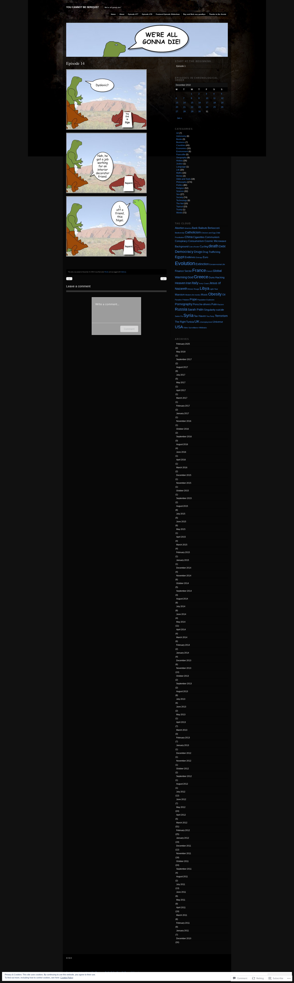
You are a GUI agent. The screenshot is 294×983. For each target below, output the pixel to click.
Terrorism (221, 316)
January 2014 (182, 653)
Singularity (210, 309)
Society (179, 197)
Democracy (184, 251)
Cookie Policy (66, 978)
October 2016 (182, 429)
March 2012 (181, 822)
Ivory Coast (204, 283)
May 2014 (180, 622)
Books (179, 139)
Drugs (198, 251)
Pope (193, 299)
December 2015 (183, 475)
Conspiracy (181, 241)
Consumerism (196, 241)
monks (197, 295)
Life (178, 170)
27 (177, 111)
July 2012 (180, 792)
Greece (201, 276)
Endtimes (123, 272)
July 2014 (180, 606)
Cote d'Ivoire (194, 247)
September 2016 (184, 436)
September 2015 (184, 498)
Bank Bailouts (199, 227)
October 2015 (182, 490)
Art (177, 133)
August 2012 (182, 784)
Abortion (179, 227)
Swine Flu (179, 316)
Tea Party (210, 316)
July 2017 (180, 375)
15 (192, 102)
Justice (179, 164)
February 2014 (183, 645)
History (179, 160)
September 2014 (184, 591)
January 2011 (182, 930)
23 (199, 107)
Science (180, 191)
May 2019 (180, 352)
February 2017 (183, 406)
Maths (179, 173)
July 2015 (180, 514)
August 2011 (182, 876)
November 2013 (183, 668)
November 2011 (183, 853)
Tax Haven (200, 316)
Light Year (214, 289)
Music (204, 294)
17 (207, 102)
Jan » (179, 118)
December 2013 (183, 660)
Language (181, 167)
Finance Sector (183, 270)
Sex (178, 194)
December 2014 (183, 568)
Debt (222, 246)
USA (179, 327)
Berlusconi (213, 227)
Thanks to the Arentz (217, 14)
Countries (180, 145)
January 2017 (182, 413)
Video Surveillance (191, 328)
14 (184, 102)
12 (222, 98)
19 (222, 102)
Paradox (178, 300)
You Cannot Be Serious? (82, 7)
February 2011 (183, 923)
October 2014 (182, 583)
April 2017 (181, 390)
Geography (181, 157)
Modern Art (189, 295)
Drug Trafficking (211, 251)
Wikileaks (203, 328)
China (189, 237)
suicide (220, 309)
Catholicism (193, 232)
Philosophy (181, 182)
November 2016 (183, 421)
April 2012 (181, 815)
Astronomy (181, 136)
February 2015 (183, 552)
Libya (204, 288)
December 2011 (183, 846)
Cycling (204, 246)
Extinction (202, 264)
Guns (212, 277)
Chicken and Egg (208, 233)
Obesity (215, 294)
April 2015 (181, 537)
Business (180, 142)
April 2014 (181, 629)
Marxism (180, 294)
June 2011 (181, 892)
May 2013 (180, 714)
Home (113, 14)
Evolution (185, 263)
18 (214, 102)
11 (214, 98)
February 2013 (183, 737)
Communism (212, 237)
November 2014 (183, 575)
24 (207, 107)
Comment (129, 328)
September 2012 (184, 776)
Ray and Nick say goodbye (194, 14)
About (121, 14)
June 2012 (181, 799)
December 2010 (183, 938)
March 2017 (181, 398)
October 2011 (182, 861)
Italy (195, 283)
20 (177, 107)
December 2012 (183, 753)
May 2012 (180, 807)
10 (207, 98)
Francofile (180, 154)
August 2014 (182, 599)
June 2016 (181, 452)
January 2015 (182, 560)
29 (192, 111)
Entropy (199, 257)
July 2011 (180, 884)
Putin (214, 304)
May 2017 (180, 382)
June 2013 (181, 707)
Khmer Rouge (193, 289)
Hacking (219, 277)
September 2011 (184, 869)
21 (184, 107)
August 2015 (182, 506)
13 (177, 102)
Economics (181, 148)
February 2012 (183, 830)
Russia (181, 309)
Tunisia (190, 321)
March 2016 (181, 467)
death (213, 246)
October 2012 (182, 768)
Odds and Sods (183, 179)
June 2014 (181, 614)
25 (214, 107)
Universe (218, 321)
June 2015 (181, 521)
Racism (220, 304)
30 (199, 111)
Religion (180, 188)
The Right (180, 321)
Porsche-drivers (202, 304)
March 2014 (181, 637)
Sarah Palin (195, 309)
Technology (181, 200)
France (199, 270)
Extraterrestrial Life (217, 264)
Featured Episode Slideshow (168, 14)
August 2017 (182, 367)
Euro (205, 257)
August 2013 (182, 691)
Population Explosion (205, 300)
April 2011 (181, 907)
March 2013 (181, 730)
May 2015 (180, 529)
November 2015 (183, 483)
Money (179, 176)
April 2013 (181, 722)
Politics (179, 185)
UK (196, 321)
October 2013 (182, 676)
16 (199, 102)
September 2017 (184, 359)
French (209, 271)
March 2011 (181, 915)
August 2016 (182, 444)
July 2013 (180, 699)
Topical (179, 206)
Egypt (179, 257)
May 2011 (180, 900)
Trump (179, 209)
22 (192, 107)
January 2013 (182, 745)
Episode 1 (181, 66)
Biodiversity (179, 233)
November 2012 (183, 761)
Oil (223, 294)
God (190, 277)
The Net (180, 203)
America (188, 228)
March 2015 (181, 545)
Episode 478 (147, 14)
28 (184, 111)
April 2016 (181, 460)
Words (106, 272)
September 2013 (184, 683)
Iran (188, 283)
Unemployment (206, 322)
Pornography (183, 304)
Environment (182, 151)
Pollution (185, 300)
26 (222, 107)
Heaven (180, 283)
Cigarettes (199, 237)
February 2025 (183, 344)
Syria (188, 315)
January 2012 (182, 838)
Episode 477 (133, 14)
